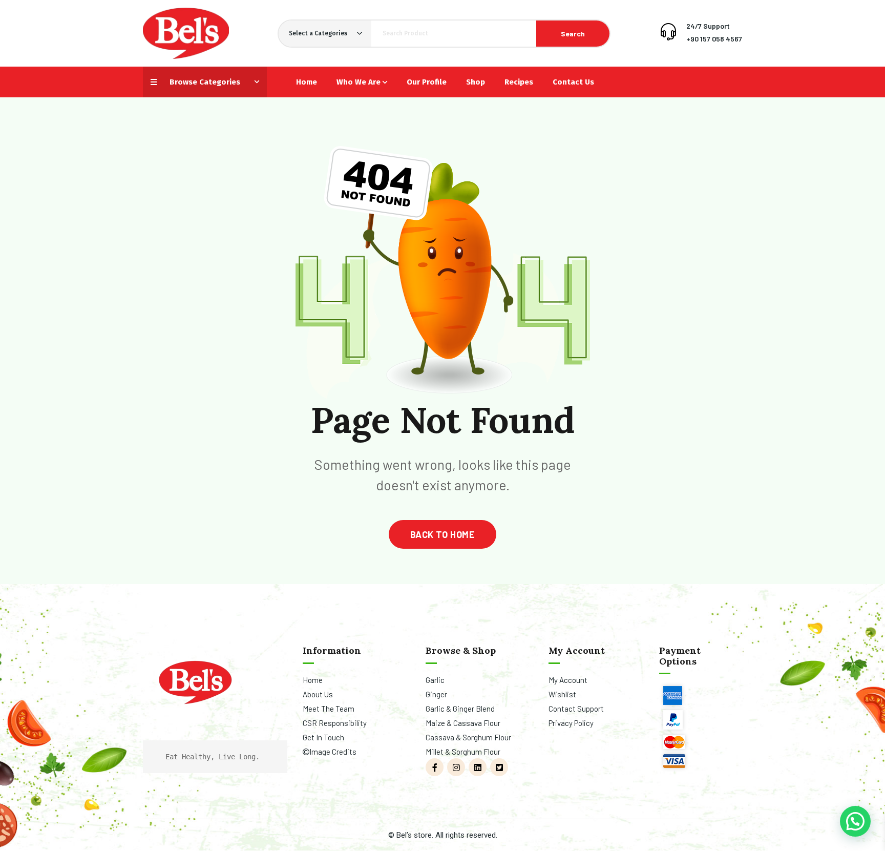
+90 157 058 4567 (714, 38)
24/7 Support (708, 26)
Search (573, 33)
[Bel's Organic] (186, 33)
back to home (442, 534)
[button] (855, 821)
